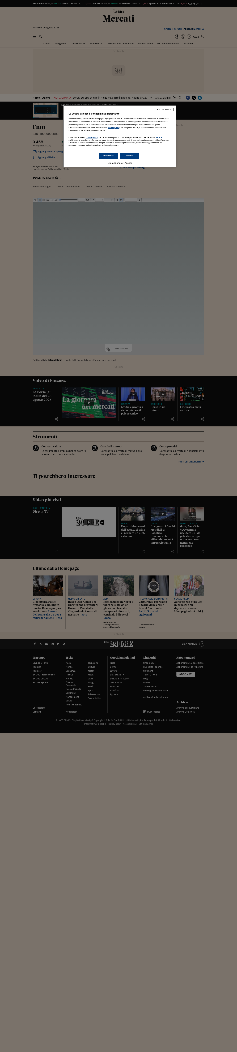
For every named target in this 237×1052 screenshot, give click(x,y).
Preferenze (108, 156)
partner (159, 137)
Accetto (129, 156)
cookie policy (114, 127)
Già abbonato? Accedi (120, 162)
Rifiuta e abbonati (164, 109)
